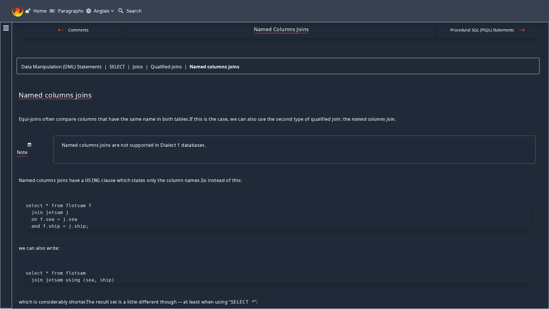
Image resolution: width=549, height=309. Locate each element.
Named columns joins (214, 67)
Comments (78, 30)
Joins (138, 67)
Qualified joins (166, 67)
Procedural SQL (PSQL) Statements (482, 30)
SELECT (117, 67)
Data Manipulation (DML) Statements (61, 67)
